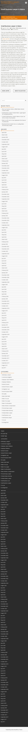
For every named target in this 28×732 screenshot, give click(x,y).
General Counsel (5, 384)
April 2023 (4, 208)
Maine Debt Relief (6, 396)
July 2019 (4, 313)
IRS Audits (4, 393)
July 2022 (4, 230)
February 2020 (5, 296)
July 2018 (4, 339)
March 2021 (4, 268)
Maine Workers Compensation (8, 405)
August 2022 (5, 227)
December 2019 (5, 301)
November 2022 (5, 220)
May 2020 (4, 291)
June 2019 (4, 315)
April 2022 (4, 237)
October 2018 (5, 332)
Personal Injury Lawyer (7, 408)
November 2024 (5, 168)
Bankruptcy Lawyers (6, 374)
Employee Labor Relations (8, 379)
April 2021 (4, 265)
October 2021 (5, 251)
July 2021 (4, 258)
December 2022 (5, 218)
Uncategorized (5, 422)
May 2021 (4, 263)
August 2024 (5, 175)
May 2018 (4, 344)
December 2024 (5, 165)
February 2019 (5, 322)
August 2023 (5, 201)
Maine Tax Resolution (7, 403)
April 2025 (4, 156)
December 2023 (5, 194)
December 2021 (5, 246)
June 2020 (4, 289)
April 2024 (4, 184)
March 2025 (4, 158)
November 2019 (5, 303)
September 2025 (5, 144)
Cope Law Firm (6, 39)
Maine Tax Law (5, 398)
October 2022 (5, 222)
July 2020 (4, 287)
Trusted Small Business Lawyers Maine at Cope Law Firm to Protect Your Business (13, 117)
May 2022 (4, 234)
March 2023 (4, 211)
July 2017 (4, 367)
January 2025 (5, 163)
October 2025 (5, 142)
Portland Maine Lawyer (7, 412)
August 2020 (5, 284)
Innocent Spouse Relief (7, 391)
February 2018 (5, 351)
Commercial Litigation (7, 377)
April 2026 (4, 132)
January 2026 (5, 137)
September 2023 (5, 199)
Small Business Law (10, 17)
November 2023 (5, 196)
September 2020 (5, 282)
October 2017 (5, 360)
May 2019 (4, 317)
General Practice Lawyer (7, 386)
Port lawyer (13, 28)
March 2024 (4, 187)
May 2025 (4, 154)
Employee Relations (6, 382)
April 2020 (4, 294)
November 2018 (5, 329)
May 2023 (4, 206)
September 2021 (5, 253)
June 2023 (4, 203)
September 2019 (5, 308)
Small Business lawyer (5, 29)
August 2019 (5, 310)
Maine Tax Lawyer (6, 401)
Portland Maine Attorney (7, 410)
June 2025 (4, 151)
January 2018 (5, 353)
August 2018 (5, 336)
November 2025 (5, 139)
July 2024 (4, 177)
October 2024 (5, 170)
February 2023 (5, 213)
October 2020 (5, 279)
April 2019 (4, 320)
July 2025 (4, 149)
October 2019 (5, 306)
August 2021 (5, 256)
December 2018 (5, 327)
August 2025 (5, 146)
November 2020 (5, 277)
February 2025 (5, 161)
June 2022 (4, 232)
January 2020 (5, 298)
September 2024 (5, 173)
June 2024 (4, 180)
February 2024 (5, 189)
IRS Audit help (4, 433)
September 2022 (5, 225)
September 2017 (5, 363)
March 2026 (4, 134)
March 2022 (4, 239)
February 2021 (5, 270)
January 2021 (5, 272)
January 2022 (5, 244)
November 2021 (5, 249)
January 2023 (5, 215)
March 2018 (4, 348)
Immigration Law (6, 389)
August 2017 (5, 365)
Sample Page (4, 436)
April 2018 (4, 346)
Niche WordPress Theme (16, 729)
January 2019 (5, 325)
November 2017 (5, 358)
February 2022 (5, 241)
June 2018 (4, 341)
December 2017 (5, 355)
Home (3, 17)
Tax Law (4, 420)
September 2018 (5, 334)
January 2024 (5, 192)
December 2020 (5, 275)
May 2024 (4, 182)
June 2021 (4, 260)
